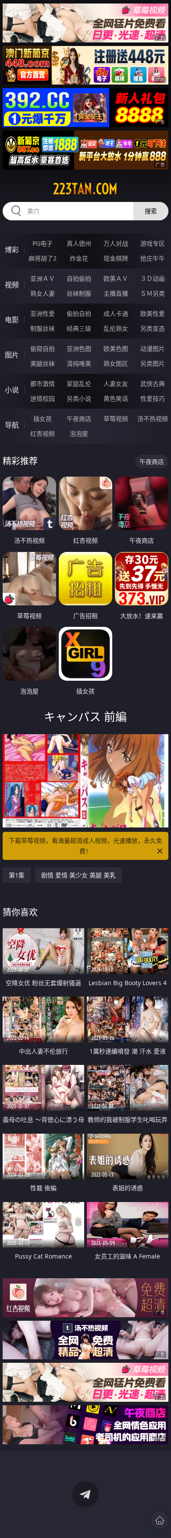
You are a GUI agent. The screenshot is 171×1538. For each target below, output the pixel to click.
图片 (12, 355)
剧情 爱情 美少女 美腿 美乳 (78, 875)
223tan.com (85, 189)
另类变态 (152, 328)
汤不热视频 (152, 418)
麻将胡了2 (42, 258)
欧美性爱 (152, 313)
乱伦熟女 (115, 328)
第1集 (17, 875)
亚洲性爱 (42, 313)
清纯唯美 (79, 363)
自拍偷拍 (79, 278)
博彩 (12, 250)
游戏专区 (152, 243)
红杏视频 (42, 433)
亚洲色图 (79, 348)
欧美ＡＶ (115, 278)
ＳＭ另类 (152, 293)
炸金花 (79, 258)
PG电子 (42, 243)
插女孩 (42, 418)
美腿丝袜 (42, 363)
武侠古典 (152, 383)
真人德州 (79, 243)
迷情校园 (42, 398)
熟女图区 (115, 363)
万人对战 (115, 243)
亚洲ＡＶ (42, 278)
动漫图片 (152, 348)
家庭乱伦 (79, 383)
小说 (12, 390)
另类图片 (152, 363)
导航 (12, 425)
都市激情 (42, 383)
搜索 (151, 211)
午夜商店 (79, 418)
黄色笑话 (115, 398)
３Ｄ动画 (152, 278)
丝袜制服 (79, 293)
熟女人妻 (42, 293)
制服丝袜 (42, 328)
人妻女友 (115, 383)
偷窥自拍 (42, 348)
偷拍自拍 (79, 313)
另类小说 (79, 398)
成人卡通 (115, 313)
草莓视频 (115, 418)
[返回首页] (159, 1520)
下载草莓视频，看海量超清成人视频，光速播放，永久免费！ (85, 845)
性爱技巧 (152, 398)
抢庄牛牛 (152, 258)
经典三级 (79, 328)
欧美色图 (115, 348)
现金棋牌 (115, 258)
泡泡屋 (79, 433)
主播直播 (115, 293)
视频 (12, 285)
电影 (12, 320)
